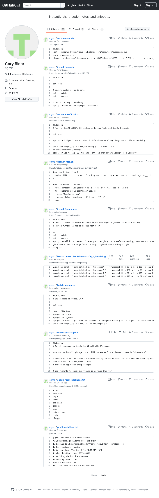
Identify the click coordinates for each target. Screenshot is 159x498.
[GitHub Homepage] (12, 490)
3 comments (137, 332)
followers (14, 74)
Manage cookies (106, 490)
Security (56, 490)
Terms (38, 490)
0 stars (151, 38)
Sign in (138, 5)
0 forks (123, 38)
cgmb (52, 38)
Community (75, 490)
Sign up (150, 5)
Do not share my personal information (132, 490)
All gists (71, 5)
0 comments (137, 38)
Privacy (46, 490)
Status (65, 490)
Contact (93, 490)
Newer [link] (94, 475)
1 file (113, 38)
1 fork (124, 332)
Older (104, 475)
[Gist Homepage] (11, 5)
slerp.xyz (13, 92)
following (27, 74)
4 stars (151, 332)
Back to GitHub (86, 5)
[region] (99, 53)
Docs (85, 490)
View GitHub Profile (22, 99)
